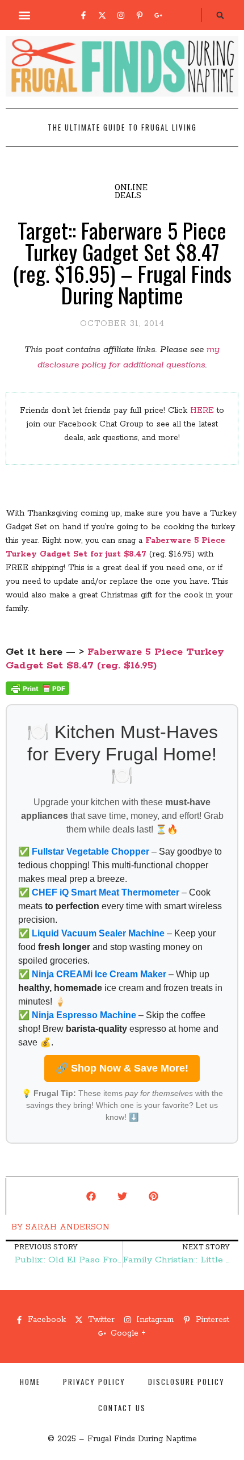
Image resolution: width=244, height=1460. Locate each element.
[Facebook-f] (83, 15)
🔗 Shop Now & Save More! (122, 1068)
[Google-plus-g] (158, 15)
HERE (202, 410)
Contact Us (122, 1407)
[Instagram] (121, 15)
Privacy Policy (94, 1381)
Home (30, 1381)
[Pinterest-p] (140, 15)
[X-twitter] (102, 15)
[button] (24, 15)
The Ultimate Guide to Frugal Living (122, 127)
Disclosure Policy (186, 1381)
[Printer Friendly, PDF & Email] (37, 693)
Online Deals (131, 191)
